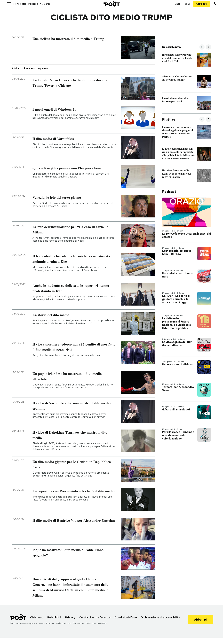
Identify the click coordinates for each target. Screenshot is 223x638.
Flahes (168, 119)
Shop (178, 3)
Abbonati (201, 3)
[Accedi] (214, 3)
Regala (187, 3)
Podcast (33, 3)
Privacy (70, 617)
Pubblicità (54, 617)
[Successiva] (208, 47)
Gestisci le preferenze (95, 617)
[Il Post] (111, 4)
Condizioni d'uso (125, 617)
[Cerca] (41, 4)
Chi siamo (36, 617)
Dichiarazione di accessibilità (160, 617)
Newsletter (20, 3)
